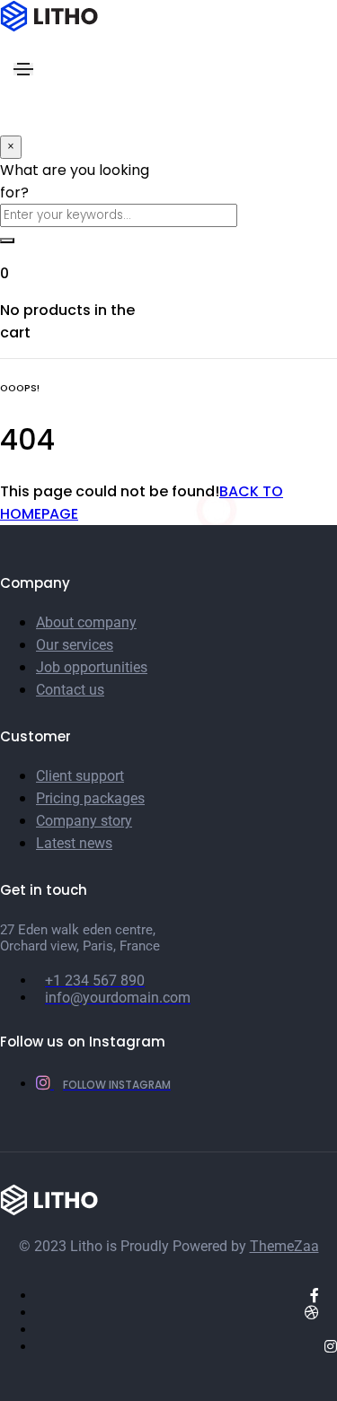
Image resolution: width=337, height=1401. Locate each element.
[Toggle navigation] (23, 69)
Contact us (70, 689)
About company (86, 622)
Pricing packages (90, 798)
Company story (84, 820)
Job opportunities (91, 667)
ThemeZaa (284, 1246)
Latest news (74, 843)
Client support (80, 775)
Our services (74, 644)
